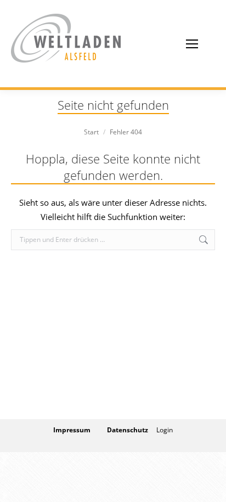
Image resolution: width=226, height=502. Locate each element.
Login (164, 430)
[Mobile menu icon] (192, 43)
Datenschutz (127, 430)
